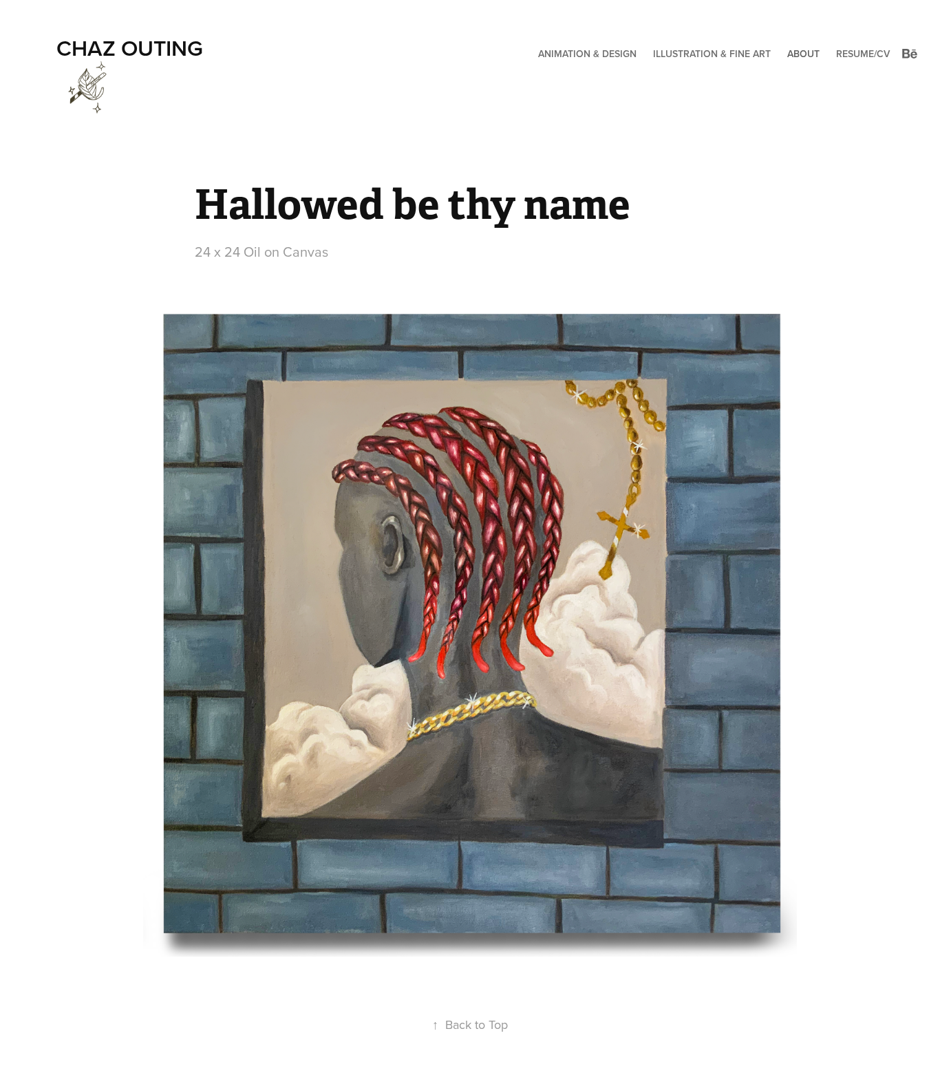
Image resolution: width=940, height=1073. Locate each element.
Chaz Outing (129, 47)
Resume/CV (863, 54)
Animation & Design (587, 54)
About (803, 54)
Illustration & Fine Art (712, 54)
